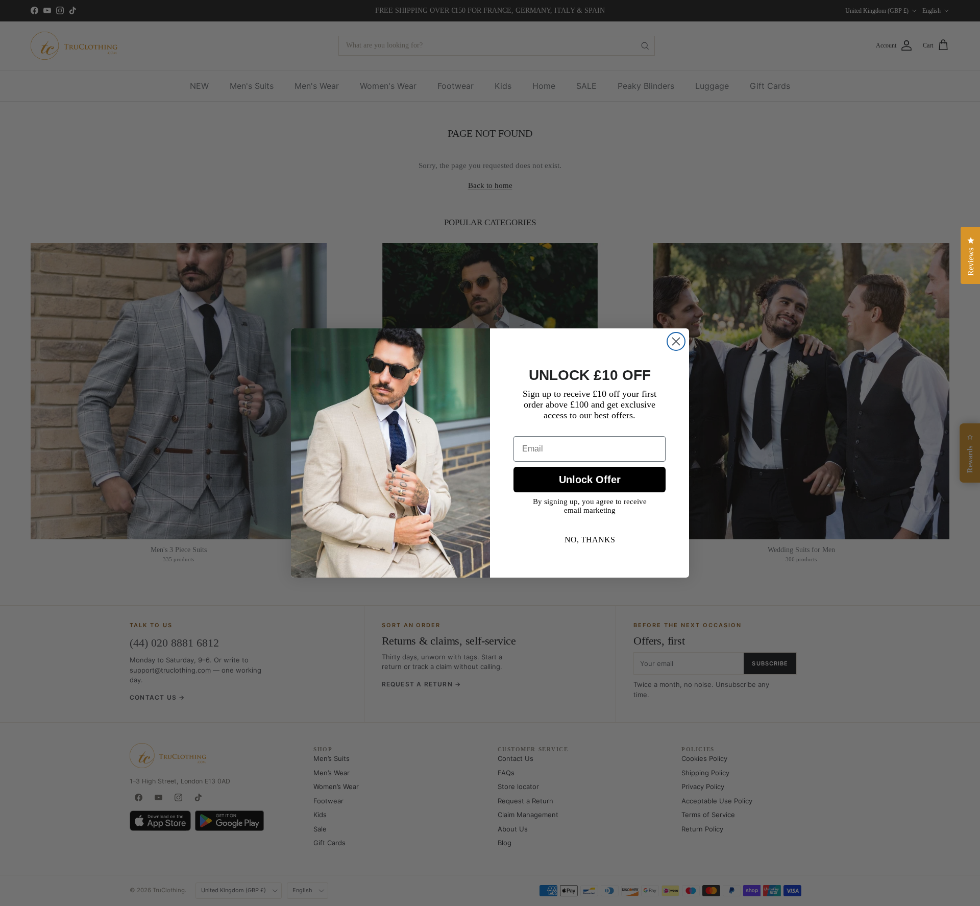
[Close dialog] (676, 341)
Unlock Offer (590, 479)
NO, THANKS (590, 539)
